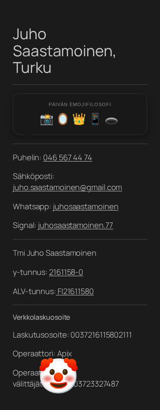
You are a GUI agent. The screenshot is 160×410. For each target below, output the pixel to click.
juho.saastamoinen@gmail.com (67, 187)
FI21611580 (75, 291)
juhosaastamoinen (85, 206)
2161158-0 (66, 272)
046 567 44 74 (67, 157)
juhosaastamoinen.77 (75, 225)
